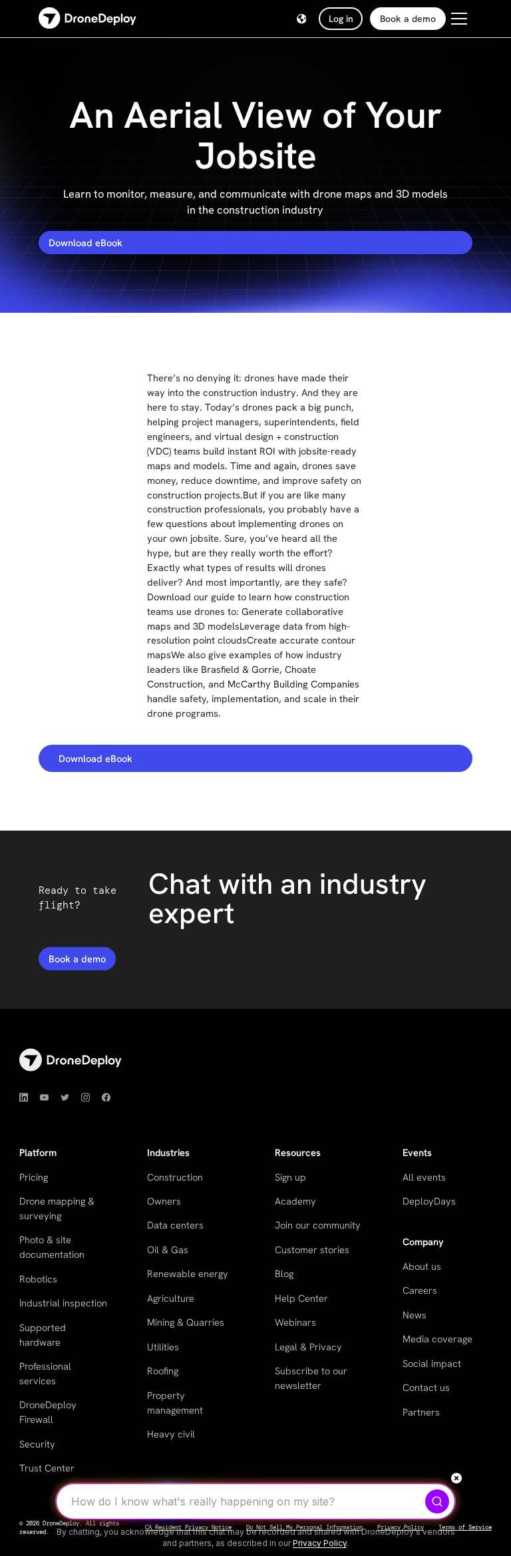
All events (424, 1177)
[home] (87, 19)
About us (422, 1266)
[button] (301, 19)
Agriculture (170, 1298)
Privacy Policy (320, 1543)
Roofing (162, 1370)
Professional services (45, 1373)
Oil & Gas (167, 1249)
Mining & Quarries (185, 1322)
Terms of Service (465, 1527)
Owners (164, 1201)
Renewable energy (187, 1273)
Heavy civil (171, 1434)
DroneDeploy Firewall (48, 1412)
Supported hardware (42, 1334)
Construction (175, 1177)
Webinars (295, 1322)
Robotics (38, 1278)
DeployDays (429, 1201)
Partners (421, 1412)
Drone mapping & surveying (56, 1208)
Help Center (301, 1298)
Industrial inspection (63, 1302)
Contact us (426, 1387)
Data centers (175, 1225)
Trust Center (47, 1467)
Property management (175, 1402)
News (414, 1314)
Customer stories (312, 1249)
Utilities (163, 1346)
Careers (420, 1290)
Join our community (318, 1225)
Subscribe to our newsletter (311, 1378)
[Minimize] (456, 1478)
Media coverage (437, 1338)
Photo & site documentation (52, 1247)
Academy (295, 1201)
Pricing (33, 1177)
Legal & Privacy (308, 1346)
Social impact (432, 1363)
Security (37, 1444)
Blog (284, 1273)
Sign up (290, 1177)
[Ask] (437, 1501)
